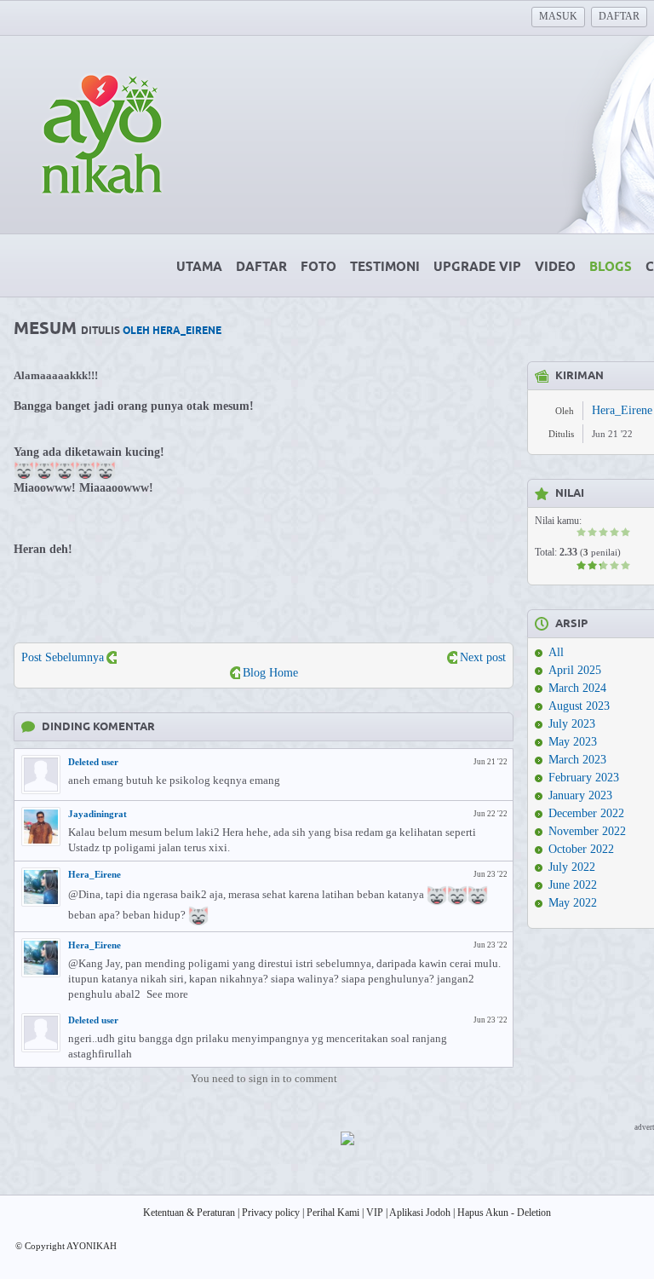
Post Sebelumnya (62, 657)
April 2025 (574, 670)
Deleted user (93, 762)
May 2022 (572, 902)
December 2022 (586, 813)
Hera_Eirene (94, 874)
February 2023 (583, 777)
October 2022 (581, 849)
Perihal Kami (333, 1213)
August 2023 (579, 706)
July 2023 (571, 723)
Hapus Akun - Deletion (504, 1213)
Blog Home (270, 672)
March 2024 (577, 688)
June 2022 (572, 885)
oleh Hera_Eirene (172, 331)
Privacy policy (271, 1213)
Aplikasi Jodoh (419, 1213)
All (556, 652)
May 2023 (572, 741)
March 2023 (577, 759)
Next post (483, 657)
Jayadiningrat (97, 814)
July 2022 (571, 867)
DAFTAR (619, 16)
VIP (374, 1213)
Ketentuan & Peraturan (189, 1213)
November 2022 (587, 831)
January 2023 (580, 795)
